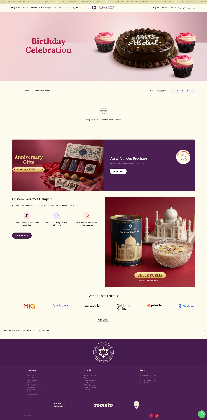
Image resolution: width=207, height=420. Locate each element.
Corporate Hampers (91, 378)
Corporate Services (160, 8)
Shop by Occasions (18, 8)
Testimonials (31, 390)
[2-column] (177, 91)
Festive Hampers (90, 380)
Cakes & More (89, 382)
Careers (173, 8)
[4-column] (188, 91)
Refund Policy (145, 382)
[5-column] (193, 91)
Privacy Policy (145, 378)
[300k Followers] (151, 416)
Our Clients (31, 392)
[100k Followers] (157, 416)
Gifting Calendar (90, 385)
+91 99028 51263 (73, 2)
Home (26, 91)
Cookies (61, 8)
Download (118, 171)
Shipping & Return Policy (149, 375)
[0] (194, 7)
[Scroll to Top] (202, 407)
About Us (30, 375)
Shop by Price (74, 8)
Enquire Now (21, 235)
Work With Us (32, 385)
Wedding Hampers (90, 375)
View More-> (103, 320)
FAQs (29, 382)
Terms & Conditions (147, 380)
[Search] (179, 7)
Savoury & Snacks (90, 387)
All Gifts (34, 8)
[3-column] (182, 91)
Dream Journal (32, 380)
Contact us (31, 378)
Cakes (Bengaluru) (46, 8)
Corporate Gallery (33, 394)
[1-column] (172, 91)
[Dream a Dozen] (103, 8)
